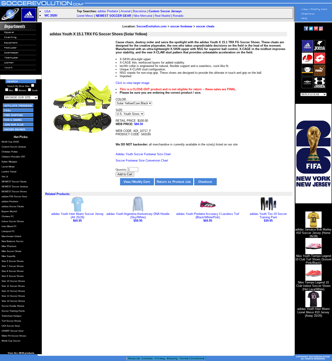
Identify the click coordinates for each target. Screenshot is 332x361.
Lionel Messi (85, 15)
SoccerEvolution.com (151, 26)
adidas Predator (108, 11)
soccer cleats (205, 26)
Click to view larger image (132, 83)
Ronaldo (178, 15)
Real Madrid (162, 15)
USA (47, 11)
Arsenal (126, 11)
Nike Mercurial (142, 15)
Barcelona (139, 11)
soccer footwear (181, 26)
